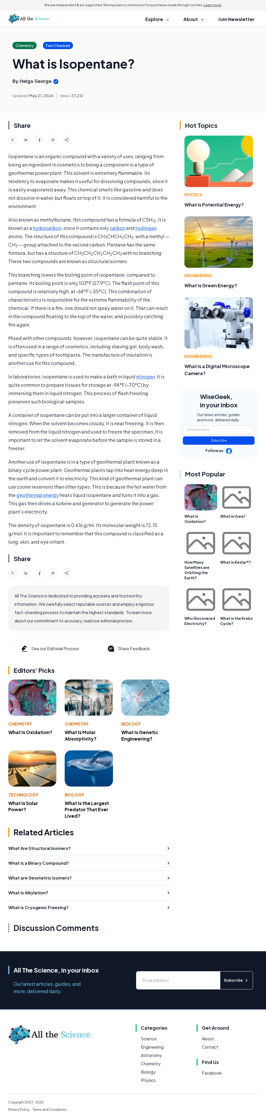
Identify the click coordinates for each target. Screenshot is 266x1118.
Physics (193, 194)
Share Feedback (134, 648)
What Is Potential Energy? (214, 205)
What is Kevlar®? (235, 562)
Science (149, 1038)
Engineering (198, 275)
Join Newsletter (236, 19)
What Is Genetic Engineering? (139, 735)
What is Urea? (232, 516)
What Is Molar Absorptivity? (81, 735)
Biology (131, 724)
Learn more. (213, 5)
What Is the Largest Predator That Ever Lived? (87, 809)
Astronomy (151, 1055)
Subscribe (219, 440)
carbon (117, 228)
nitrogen (145, 377)
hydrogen (146, 228)
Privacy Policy (18, 1110)
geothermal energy (37, 495)
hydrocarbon (47, 228)
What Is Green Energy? (210, 285)
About (208, 1038)
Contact (210, 1047)
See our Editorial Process (55, 648)
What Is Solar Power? (23, 806)
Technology (23, 794)
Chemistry (20, 724)
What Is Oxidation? (30, 732)
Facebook (212, 1073)
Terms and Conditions (49, 1110)
